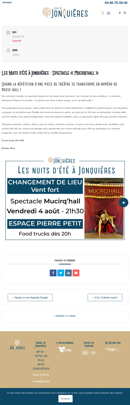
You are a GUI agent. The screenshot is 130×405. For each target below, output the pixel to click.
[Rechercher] (101, 12)
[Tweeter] (60, 273)
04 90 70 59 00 (41, 374)
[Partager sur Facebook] (53, 273)
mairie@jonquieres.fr (43, 381)
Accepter (65, 398)
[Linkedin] (68, 273)
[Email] (76, 273)
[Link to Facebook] (119, 12)
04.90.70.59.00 (116, 2)
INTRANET (7, 2)
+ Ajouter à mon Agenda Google (30, 297)
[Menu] (108, 12)
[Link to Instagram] (124, 12)
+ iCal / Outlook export (105, 297)
